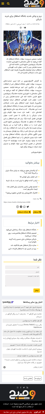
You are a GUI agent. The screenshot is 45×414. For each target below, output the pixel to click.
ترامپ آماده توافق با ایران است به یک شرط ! (21, 181)
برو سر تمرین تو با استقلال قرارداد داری (22, 248)
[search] (8, 3)
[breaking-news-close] (43, 412)
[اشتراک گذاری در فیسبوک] (17, 206)
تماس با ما (28, 378)
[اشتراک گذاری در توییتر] (28, 207)
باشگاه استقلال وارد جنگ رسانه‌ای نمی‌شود (21, 229)
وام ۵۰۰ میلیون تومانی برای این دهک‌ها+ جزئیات (17, 412)
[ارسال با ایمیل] (25, 27)
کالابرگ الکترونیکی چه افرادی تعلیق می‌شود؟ (21, 193)
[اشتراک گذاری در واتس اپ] (24, 206)
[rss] (27, 388)
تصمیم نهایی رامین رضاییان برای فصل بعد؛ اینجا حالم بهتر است (22, 188)
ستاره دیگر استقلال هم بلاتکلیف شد (23, 245)
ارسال (36, 290)
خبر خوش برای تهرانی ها (28, 177)
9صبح (21, 404)
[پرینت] (20, 28)
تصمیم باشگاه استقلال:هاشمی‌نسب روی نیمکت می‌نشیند (22, 234)
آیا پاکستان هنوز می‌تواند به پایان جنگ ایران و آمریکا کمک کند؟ (21, 171)
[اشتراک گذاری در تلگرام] (21, 207)
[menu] (3, 3)
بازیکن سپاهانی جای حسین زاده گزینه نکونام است (22, 240)
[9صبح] (34, 3)
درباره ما (38, 378)
